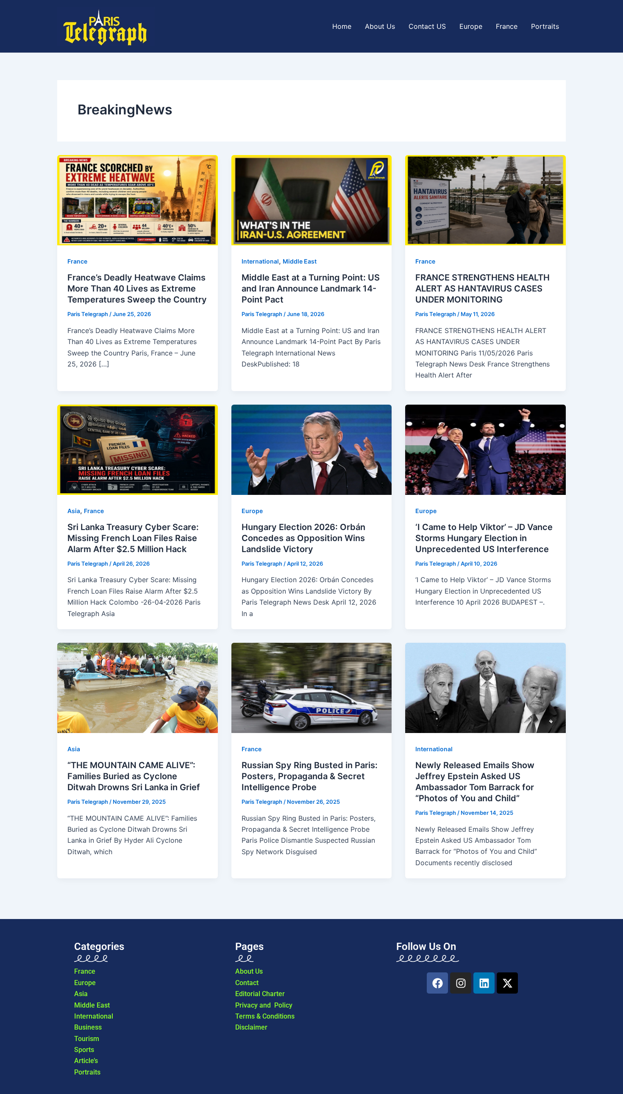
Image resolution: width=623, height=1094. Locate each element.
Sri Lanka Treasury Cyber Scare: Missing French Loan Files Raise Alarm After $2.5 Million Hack (133, 538)
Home (341, 26)
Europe (470, 26)
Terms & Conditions (265, 1016)
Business (88, 1027)
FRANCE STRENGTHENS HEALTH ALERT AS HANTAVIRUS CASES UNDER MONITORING (482, 288)
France (506, 26)
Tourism (86, 1039)
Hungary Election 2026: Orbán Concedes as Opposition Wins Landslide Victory (303, 538)
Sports (84, 1050)
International (93, 1016)
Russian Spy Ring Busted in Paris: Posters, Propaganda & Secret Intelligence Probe (310, 776)
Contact (247, 983)
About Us (380, 26)
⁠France (77, 261)
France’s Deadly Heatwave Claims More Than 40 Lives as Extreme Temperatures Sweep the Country (137, 288)
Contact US (427, 26)
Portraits (545, 26)
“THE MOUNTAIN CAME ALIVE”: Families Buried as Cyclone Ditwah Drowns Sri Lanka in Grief (133, 776)
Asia (73, 510)
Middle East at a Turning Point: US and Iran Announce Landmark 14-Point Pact (311, 288)
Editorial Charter (260, 994)
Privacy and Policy (263, 1005)
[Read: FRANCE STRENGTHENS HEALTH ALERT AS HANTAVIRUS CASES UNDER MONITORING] (485, 200)
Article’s (86, 1061)
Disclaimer (251, 1027)
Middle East (300, 261)
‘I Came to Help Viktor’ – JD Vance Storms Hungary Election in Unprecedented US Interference (484, 538)
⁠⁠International (260, 261)
